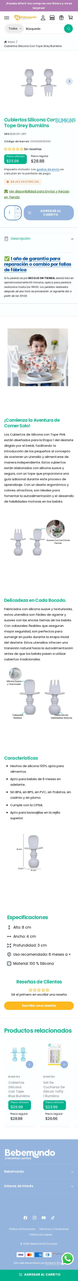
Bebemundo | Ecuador (43, 1243)
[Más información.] (67, 1259)
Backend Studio (54, 1263)
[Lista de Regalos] (61, 17)
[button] (6, 17)
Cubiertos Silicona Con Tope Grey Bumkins (33, 46)
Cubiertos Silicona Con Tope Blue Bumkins (19, 1089)
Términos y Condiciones (54, 1229)
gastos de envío (48, 169)
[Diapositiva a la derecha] (69, 81)
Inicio (11, 42)
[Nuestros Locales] (52, 17)
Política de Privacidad (22, 1229)
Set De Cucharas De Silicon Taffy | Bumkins (54, 1089)
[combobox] (49, 28)
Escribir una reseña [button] (39, 1005)
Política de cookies (41, 1234)
